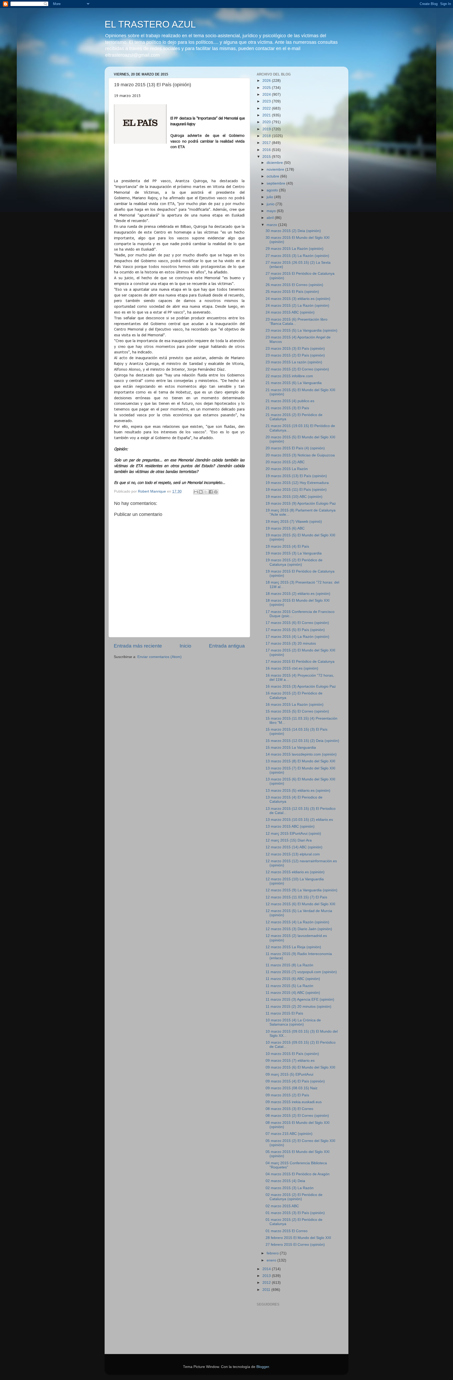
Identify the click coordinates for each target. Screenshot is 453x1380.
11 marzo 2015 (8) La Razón (289, 965)
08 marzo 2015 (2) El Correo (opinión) (297, 1116)
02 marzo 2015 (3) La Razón (290, 1188)
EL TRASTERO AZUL (150, 24)
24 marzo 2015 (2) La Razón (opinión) (297, 306)
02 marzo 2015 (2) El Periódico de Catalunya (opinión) (294, 1197)
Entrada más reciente (138, 646)
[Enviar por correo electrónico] (195, 491)
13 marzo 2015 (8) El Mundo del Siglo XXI (300, 761)
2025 (267, 88)
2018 (267, 136)
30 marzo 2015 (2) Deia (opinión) (293, 231)
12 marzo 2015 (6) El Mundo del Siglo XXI (300, 904)
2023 (267, 101)
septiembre (276, 183)
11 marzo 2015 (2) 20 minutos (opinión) (298, 1007)
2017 (267, 143)
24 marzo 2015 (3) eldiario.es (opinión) (298, 299)
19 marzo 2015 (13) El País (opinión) (296, 476)
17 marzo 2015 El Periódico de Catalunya (300, 662)
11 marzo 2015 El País (284, 1013)
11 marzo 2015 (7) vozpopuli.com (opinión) (301, 972)
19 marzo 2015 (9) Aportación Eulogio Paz (301, 503)
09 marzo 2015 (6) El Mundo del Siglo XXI (300, 1067)
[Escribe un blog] (200, 491)
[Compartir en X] (205, 491)
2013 (267, 1276)
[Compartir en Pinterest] (215, 491)
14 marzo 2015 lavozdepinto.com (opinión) (301, 754)
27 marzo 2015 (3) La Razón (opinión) (297, 256)
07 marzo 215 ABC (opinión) (289, 1134)
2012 (267, 1283)
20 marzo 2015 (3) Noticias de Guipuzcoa (300, 455)
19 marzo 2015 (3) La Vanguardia (294, 553)
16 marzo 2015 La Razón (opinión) (294, 705)
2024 (267, 94)
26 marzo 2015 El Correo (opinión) (294, 285)
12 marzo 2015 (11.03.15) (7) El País (296, 897)
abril (271, 218)
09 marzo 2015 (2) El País (287, 1095)
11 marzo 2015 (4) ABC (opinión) (293, 993)
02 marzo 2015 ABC (282, 1206)
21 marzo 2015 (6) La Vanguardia (294, 383)
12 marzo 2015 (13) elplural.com (293, 854)
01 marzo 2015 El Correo (287, 1231)
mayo (272, 211)
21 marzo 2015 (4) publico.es (290, 401)
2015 (267, 157)
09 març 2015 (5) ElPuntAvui (289, 1074)
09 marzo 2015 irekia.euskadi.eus (294, 1102)
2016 (267, 150)
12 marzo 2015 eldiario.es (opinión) (295, 872)
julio (270, 197)
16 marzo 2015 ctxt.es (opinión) (292, 668)
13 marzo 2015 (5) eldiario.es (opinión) (298, 791)
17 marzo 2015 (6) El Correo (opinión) (297, 623)
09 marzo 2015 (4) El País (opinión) (295, 1081)
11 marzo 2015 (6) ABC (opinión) (293, 979)
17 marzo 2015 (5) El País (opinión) (295, 630)
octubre (273, 176)
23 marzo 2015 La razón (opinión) (294, 362)
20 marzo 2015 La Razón (287, 469)
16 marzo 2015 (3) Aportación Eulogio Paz (301, 686)
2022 (267, 108)
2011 (266, 1290)
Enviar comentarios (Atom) (159, 657)
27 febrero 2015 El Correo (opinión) (295, 1245)
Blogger (262, 1367)
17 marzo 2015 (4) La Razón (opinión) (297, 637)
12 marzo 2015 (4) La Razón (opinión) (297, 922)
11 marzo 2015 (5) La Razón (289, 986)
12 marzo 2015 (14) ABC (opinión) (294, 847)
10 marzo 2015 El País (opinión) (292, 1054)
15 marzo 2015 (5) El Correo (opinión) (297, 711)
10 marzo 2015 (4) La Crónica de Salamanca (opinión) (293, 1022)
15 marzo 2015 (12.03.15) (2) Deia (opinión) (302, 741)
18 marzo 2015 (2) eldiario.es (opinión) (298, 594)
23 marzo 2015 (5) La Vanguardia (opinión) (301, 330)
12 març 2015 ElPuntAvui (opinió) (293, 833)
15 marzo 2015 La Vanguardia (291, 748)
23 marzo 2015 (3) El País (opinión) (295, 349)
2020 (267, 122)
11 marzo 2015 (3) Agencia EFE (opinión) (300, 999)
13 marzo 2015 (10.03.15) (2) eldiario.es (299, 820)
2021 (267, 115)
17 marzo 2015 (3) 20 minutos (291, 643)
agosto (273, 190)
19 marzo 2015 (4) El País (287, 546)
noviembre (276, 169)
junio (271, 204)
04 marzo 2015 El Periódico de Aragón (298, 1174)
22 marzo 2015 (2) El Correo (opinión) (297, 369)
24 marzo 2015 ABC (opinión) (290, 312)
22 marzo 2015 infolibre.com (289, 376)
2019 (267, 129)
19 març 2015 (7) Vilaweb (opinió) (294, 522)
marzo (272, 225)
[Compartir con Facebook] (210, 491)
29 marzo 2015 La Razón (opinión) (294, 249)
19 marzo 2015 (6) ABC (285, 528)
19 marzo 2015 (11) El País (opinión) (296, 490)
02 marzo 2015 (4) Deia (285, 1181)
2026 (267, 81)
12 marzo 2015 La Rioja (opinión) (293, 947)
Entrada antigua (227, 646)
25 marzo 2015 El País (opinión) (292, 292)
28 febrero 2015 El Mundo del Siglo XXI (298, 1238)
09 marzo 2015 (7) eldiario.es (290, 1061)
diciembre (275, 163)
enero (272, 1260)
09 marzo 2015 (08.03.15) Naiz (291, 1088)
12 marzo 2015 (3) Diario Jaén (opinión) (299, 929)
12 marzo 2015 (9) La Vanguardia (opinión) (301, 890)
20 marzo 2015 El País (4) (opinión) (295, 448)
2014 (267, 1269)
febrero (273, 1253)
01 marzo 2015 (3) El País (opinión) (295, 1213)
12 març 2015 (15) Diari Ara (289, 840)
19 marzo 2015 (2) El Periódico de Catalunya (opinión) (294, 562)
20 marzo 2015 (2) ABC (285, 462)
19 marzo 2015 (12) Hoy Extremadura (297, 483)
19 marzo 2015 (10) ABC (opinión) (294, 497)
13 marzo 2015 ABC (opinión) (290, 826)
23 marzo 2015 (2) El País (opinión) (295, 355)
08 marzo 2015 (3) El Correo (289, 1109)
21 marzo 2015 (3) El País (287, 408)
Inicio (185, 646)
